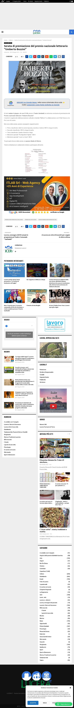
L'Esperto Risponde (45, 589)
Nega (45, 703)
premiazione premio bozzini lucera (14, 219)
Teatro (10, 42)
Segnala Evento (38, 1)
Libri (41, 594)
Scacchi (42, 642)
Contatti (42, 374)
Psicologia (7, 447)
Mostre (42, 615)
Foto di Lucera (44, 581)
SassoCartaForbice (45, 636)
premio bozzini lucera (30, 219)
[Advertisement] (37, 16)
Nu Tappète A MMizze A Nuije (36, 280)
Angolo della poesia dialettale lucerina (51, 555)
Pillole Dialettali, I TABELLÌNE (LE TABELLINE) (45, 485)
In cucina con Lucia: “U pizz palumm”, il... (61, 484)
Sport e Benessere (9, 454)
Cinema (42, 566)
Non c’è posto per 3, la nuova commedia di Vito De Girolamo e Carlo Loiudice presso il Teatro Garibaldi (14, 308)
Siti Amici (42, 382)
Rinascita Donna (44, 631)
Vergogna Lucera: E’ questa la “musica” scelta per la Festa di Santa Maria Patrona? (24, 393)
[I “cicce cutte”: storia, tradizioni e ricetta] (55, 518)
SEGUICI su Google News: (27, 102)
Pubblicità (46, 1)
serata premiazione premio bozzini (47, 219)
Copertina (42, 571)
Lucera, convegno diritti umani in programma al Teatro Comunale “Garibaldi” (16, 237)
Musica (42, 618)
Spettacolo (43, 647)
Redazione (43, 369)
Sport (41, 649)
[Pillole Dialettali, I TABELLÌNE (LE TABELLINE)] (47, 477)
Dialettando (7, 429)
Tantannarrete (44, 657)
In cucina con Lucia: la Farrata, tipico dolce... (46, 502)
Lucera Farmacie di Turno (47, 427)
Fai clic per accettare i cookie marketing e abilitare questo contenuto (19, 334)
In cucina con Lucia (9, 449)
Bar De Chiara (44, 563)
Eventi (41, 579)
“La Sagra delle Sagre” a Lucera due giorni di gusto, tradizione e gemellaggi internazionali (24, 358)
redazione (6, 52)
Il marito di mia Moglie (33, 305)
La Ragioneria (44, 592)
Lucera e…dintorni (45, 600)
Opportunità (43, 623)
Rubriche (42, 634)
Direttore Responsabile (46, 372)
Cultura (6, 42)
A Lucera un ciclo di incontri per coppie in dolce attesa (56, 236)
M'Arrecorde (43, 608)
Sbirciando (7, 452)
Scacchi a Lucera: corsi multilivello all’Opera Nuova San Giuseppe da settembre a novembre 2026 (24, 369)
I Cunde (6, 442)
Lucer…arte (43, 597)
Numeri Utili (43, 424)
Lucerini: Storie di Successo (12, 424)
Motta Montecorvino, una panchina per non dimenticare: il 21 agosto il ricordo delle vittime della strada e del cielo (24, 382)
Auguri (42, 561)
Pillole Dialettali (44, 626)
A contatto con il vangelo (11, 422)
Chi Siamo (30, 1)
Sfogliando (7, 434)
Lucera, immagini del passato (48, 602)
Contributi (42, 568)
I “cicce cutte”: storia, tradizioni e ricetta (53, 530)
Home (24, 1)
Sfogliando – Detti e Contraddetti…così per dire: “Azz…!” (62, 503)
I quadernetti (43, 584)
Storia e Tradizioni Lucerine (12, 437)
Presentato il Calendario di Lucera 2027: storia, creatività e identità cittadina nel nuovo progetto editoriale (24, 405)
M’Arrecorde (8, 439)
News (41, 621)
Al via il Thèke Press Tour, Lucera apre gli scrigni (59, 306)
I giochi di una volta (10, 444)
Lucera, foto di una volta (11, 427)
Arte (41, 558)
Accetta (33, 703)
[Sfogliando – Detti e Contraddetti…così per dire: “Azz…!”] (62, 495)
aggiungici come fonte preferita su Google (43, 105)
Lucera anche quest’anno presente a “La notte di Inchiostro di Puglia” (12, 281)
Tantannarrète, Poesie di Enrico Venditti (15, 432)
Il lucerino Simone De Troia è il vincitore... (52, 461)
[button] (70, 688)
